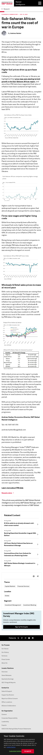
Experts (4, 725)
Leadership (5, 721)
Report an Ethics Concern (10, 698)
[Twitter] (18, 638)
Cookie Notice (11, 747)
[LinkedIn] (32, 638)
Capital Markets (10, 586)
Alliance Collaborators (9, 706)
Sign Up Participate (21, 627)
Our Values (5, 649)
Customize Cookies (15, 751)
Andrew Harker (15, 33)
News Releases (6, 675)
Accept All (27, 751)
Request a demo (7, 493)
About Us (4, 663)
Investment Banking (29, 605)
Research (6, 9)
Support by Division (8, 695)
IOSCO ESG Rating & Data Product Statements (16, 729)
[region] (21, 744)
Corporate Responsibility (9, 718)
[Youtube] (29, 638)
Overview (5, 672)
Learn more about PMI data (12, 488)
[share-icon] (37, 576)
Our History (5, 652)
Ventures (4, 656)
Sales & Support (7, 691)
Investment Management (13, 605)
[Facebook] (22, 638)
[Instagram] (25, 638)
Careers (4, 714)
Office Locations (7, 702)
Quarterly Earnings (8, 679)
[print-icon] (33, 576)
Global (7, 596)
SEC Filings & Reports (9, 682)
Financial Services (23, 586)
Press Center (6, 659)
